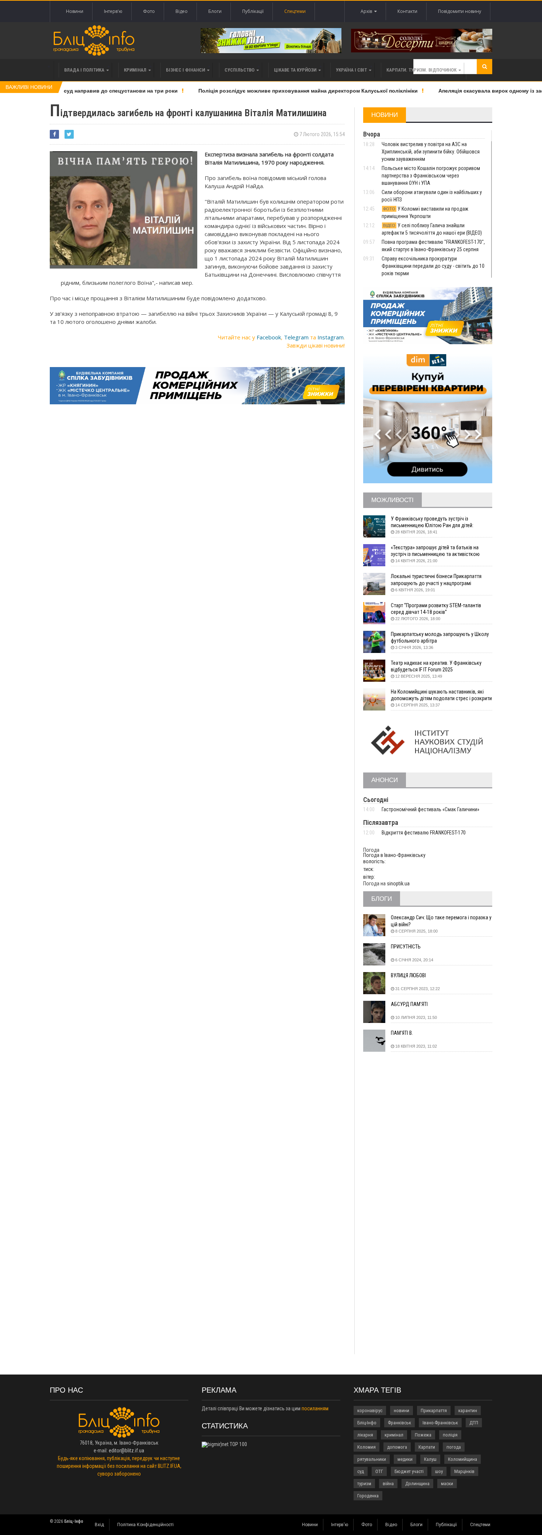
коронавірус (369, 1410)
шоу (439, 1471)
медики (405, 1459)
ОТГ (379, 1471)
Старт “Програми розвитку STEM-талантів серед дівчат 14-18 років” (436, 608)
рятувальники (371, 1459)
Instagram (330, 337)
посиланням (315, 1408)
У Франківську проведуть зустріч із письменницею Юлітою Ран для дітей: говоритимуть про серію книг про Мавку (435, 522)
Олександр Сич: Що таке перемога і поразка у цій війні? (441, 921)
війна (388, 1483)
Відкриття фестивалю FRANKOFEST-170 (424, 833)
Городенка (368, 1495)
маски (447, 1483)
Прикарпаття (434, 1410)
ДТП (473, 1422)
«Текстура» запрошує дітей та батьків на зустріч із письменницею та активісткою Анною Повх (435, 550)
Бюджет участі (409, 1471)
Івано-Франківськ (440, 1422)
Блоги (215, 11)
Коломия (366, 1447)
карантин (467, 1410)
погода (454, 1447)
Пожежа (423, 1435)
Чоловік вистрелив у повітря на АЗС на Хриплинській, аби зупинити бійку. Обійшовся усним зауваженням (431, 151)
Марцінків (464, 1471)
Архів (367, 11)
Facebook (269, 337)
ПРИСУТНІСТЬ (406, 947)
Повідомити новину (459, 11)
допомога (397, 1447)
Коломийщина (462, 1459)
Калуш (430, 1459)
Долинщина (417, 1483)
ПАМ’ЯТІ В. (402, 1033)
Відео (182, 11)
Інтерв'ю (113, 11)
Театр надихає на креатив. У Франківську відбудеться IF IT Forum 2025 (436, 666)
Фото (149, 11)
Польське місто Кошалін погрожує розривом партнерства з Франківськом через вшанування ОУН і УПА (431, 175)
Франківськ (399, 1422)
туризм (364, 1483)
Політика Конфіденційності (145, 1524)
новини (401, 1410)
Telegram (296, 337)
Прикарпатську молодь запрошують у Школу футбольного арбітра (440, 637)
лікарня (365, 1435)
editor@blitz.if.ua (126, 1450)
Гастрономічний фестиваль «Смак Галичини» (430, 809)
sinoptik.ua (398, 883)
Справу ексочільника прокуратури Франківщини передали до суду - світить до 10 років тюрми (433, 266)
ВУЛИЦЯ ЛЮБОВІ (408, 975)
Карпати (426, 1447)
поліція (450, 1435)
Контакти (407, 11)
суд (360, 1471)
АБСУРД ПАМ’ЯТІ (409, 1004)
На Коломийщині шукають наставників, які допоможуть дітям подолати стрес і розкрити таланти (441, 695)
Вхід (99, 1524)
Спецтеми (295, 11)
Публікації (253, 11)
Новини (74, 11)
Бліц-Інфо (366, 1422)
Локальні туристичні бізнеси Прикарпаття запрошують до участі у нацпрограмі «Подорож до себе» (436, 579)
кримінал (394, 1435)
